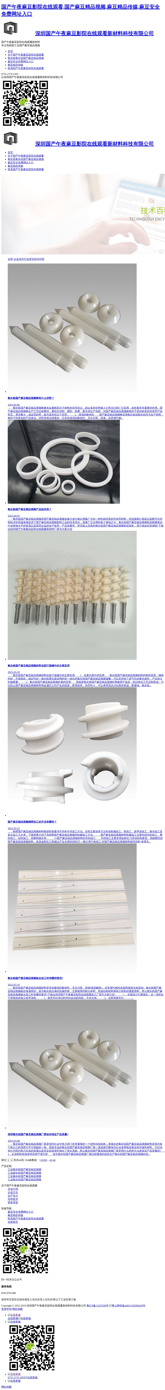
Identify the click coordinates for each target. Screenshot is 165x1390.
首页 (10, 51)
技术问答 (39, 259)
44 (54, 1160)
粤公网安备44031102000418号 (128, 1305)
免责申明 (6, 1309)
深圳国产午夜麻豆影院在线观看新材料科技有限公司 (94, 33)
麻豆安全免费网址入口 (21, 61)
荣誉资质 (13, 1202)
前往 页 (8, 1160)
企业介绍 (13, 1189)
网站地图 (17, 1309)
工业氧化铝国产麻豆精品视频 (24, 1179)
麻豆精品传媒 (15, 65)
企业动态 (19, 259)
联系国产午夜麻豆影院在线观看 (26, 68)
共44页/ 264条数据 (27, 1160)
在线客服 (13, 1318)
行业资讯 (29, 259)
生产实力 (13, 1195)
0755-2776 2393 (16, 1377)
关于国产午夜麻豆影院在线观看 (26, 54)
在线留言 (13, 1222)
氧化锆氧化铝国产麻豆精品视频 (26, 58)
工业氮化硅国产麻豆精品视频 (24, 1176)
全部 (10, 259)
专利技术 (13, 1199)
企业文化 (13, 1192)
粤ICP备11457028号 (98, 1305)
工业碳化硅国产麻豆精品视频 (24, 1172)
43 (51, 1160)
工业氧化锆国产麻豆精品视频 (24, 1169)
